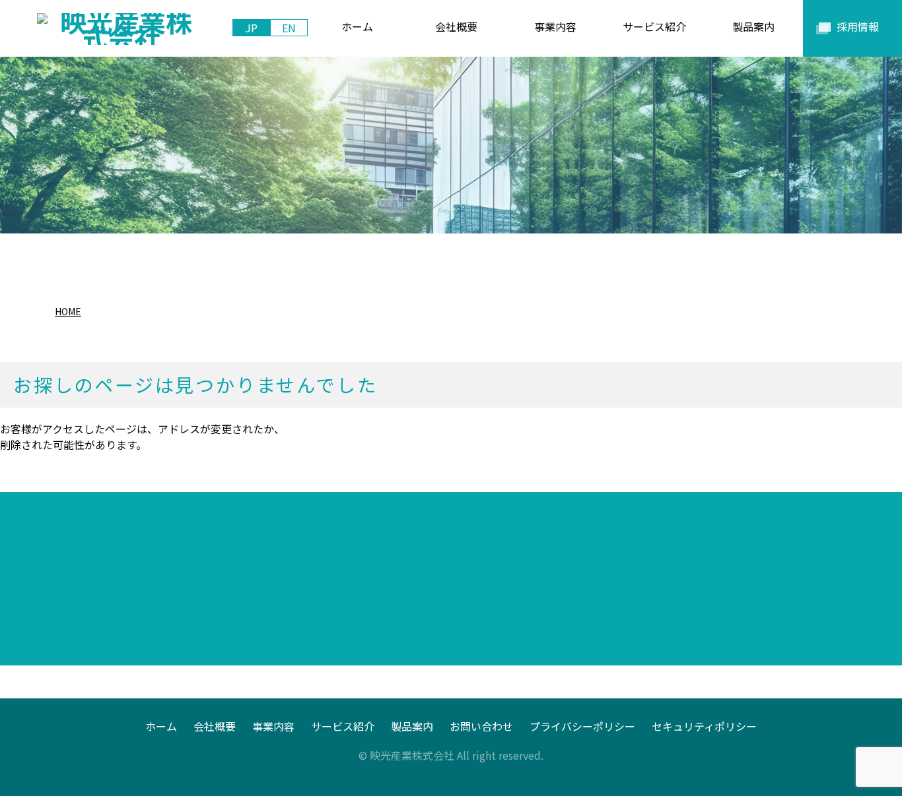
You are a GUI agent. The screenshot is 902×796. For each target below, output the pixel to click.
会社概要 (214, 726)
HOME (68, 311)
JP (251, 28)
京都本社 (315, 623)
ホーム (161, 726)
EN (289, 28)
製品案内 (412, 726)
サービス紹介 (342, 726)
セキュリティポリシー (704, 726)
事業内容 (273, 726)
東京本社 (90, 623)
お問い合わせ (481, 726)
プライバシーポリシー (582, 726)
